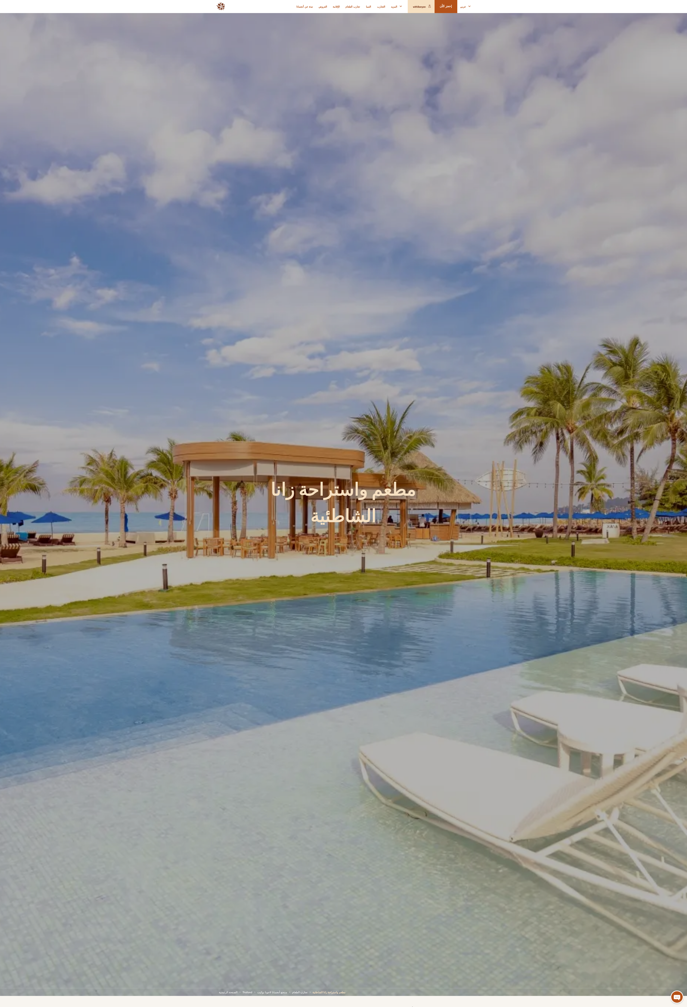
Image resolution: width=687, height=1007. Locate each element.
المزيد (394, 6)
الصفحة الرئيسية (228, 992)
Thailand (247, 992)
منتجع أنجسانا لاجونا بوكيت (272, 992)
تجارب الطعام (300, 992)
